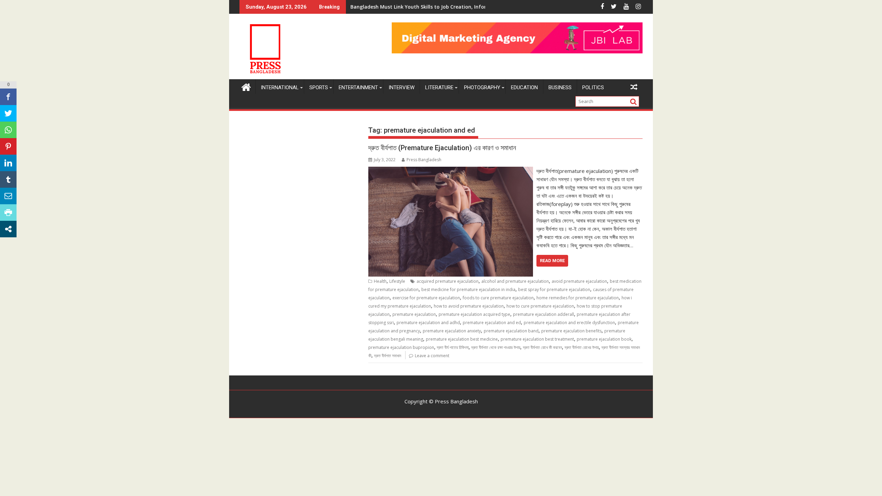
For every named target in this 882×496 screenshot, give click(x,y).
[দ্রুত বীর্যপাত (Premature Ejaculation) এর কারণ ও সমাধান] (450, 170)
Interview (401, 87)
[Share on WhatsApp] (8, 130)
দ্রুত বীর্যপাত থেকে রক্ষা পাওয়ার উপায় (495, 347)
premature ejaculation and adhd (428, 323)
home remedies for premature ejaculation (577, 298)
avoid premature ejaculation (579, 281)
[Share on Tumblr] (8, 179)
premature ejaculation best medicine (462, 339)
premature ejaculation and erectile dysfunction (569, 323)
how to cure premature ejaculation (540, 306)
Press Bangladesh (424, 160)
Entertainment (358, 87)
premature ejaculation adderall (543, 314)
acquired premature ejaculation (448, 281)
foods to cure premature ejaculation (498, 298)
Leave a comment (432, 356)
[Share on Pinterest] (8, 146)
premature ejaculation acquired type (474, 314)
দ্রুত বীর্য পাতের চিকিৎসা (453, 347)
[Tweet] (8, 113)
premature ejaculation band (511, 331)
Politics (593, 87)
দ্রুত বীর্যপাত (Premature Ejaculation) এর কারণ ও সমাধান (442, 148)
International (280, 87)
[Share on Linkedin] (8, 163)
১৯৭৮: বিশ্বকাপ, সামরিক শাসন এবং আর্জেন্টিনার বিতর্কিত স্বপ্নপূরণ (403, 6)
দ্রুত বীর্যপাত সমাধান (387, 356)
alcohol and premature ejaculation (515, 281)
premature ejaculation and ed (492, 323)
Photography (482, 87)
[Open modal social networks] (8, 229)
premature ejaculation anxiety (452, 331)
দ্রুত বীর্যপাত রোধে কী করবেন (542, 347)
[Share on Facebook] (8, 97)
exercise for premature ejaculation (426, 298)
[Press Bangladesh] (246, 86)
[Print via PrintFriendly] (8, 212)
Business (560, 87)
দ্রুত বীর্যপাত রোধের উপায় (582, 347)
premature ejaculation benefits (571, 331)
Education (524, 87)
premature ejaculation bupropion (401, 347)
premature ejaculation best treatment (537, 339)
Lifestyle (397, 281)
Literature (439, 87)
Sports (318, 87)
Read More (552, 260)
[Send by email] (8, 196)
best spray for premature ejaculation (554, 289)
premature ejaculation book (604, 339)
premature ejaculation (414, 314)
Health (380, 281)
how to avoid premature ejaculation (469, 306)
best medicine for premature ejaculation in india (468, 289)
